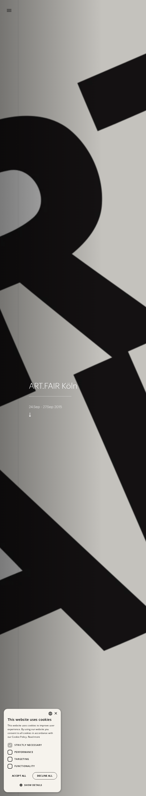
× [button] (55, 713)
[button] (32, 785)
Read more (34, 736)
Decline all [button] (44, 775)
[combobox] (50, 713)
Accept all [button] (19, 775)
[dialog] (32, 750)
